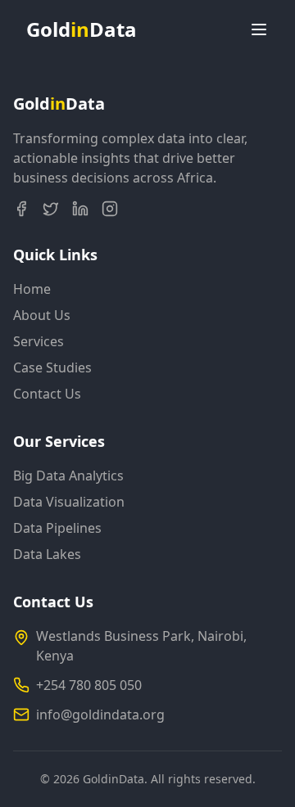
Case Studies (52, 367)
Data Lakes (47, 554)
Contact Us (47, 394)
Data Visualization (69, 502)
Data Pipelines (57, 528)
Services (38, 341)
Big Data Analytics (68, 476)
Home (32, 289)
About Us (41, 315)
